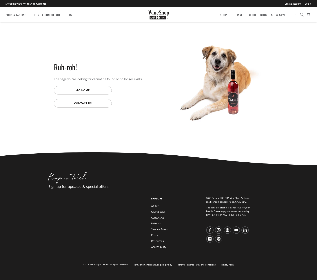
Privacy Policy (227, 264)
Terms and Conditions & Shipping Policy (153, 264)
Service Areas (159, 229)
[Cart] (308, 14)
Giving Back (158, 211)
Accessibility (158, 247)
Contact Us (83, 103)
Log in (308, 3)
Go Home (83, 90)
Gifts (68, 15)
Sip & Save (278, 15)
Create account (293, 3)
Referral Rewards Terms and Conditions (197, 264)
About (154, 206)
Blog (293, 15)
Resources (157, 241)
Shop (223, 15)
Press (154, 235)
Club (263, 15)
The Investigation (243, 15)
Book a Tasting (16, 15)
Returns (156, 223)
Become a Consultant (45, 15)
